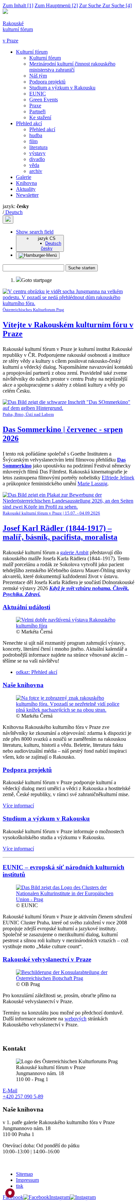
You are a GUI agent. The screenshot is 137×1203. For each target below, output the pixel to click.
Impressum (27, 1180)
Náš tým (38, 76)
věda (34, 165)
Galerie (23, 177)
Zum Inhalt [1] (18, 5)
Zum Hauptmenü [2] (56, 5)
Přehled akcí (29, 123)
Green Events (43, 99)
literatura (38, 147)
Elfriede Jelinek (118, 477)
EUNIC (37, 93)
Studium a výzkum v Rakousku (62, 87)
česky (47, 248)
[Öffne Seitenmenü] (38, 255)
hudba (35, 135)
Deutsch (13, 212)
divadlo (37, 159)
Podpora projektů (47, 81)
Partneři (37, 111)
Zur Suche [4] (105, 5)
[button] (35, 232)
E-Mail (10, 1090)
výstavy (37, 153)
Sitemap (24, 1174)
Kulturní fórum (32, 52)
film (33, 141)
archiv (35, 171)
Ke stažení (40, 117)
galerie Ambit (74, 552)
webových (75, 1018)
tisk (19, 1186)
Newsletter (27, 195)
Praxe (35, 105)
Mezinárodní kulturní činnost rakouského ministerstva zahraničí (72, 67)
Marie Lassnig (92, 483)
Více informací (18, 805)
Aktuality (26, 189)
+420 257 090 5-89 (23, 1096)
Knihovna (26, 183)
